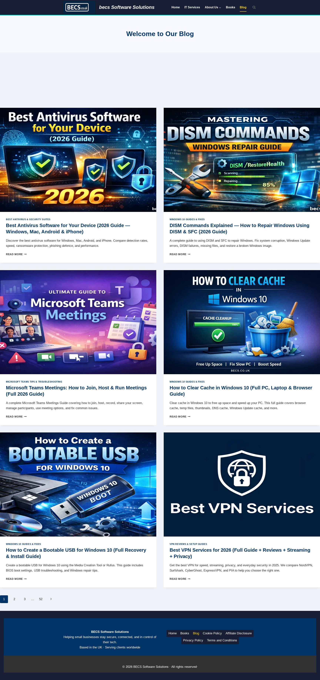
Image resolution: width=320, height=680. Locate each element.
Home (175, 7)
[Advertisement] (160, 80)
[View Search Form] (254, 7)
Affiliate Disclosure (239, 633)
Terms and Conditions (222, 640)
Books (230, 7)
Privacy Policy (193, 640)
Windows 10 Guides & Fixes (187, 219)
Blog (243, 7)
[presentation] (78, 160)
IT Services (192, 7)
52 (40, 599)
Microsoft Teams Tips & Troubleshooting (34, 381)
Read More (16, 254)
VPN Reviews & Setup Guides (188, 544)
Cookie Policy (212, 633)
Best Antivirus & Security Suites (28, 219)
